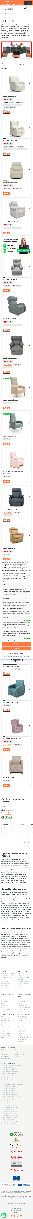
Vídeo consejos (19, 1054)
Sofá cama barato (6, 1033)
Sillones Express (22, 1027)
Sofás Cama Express (24, 1029)
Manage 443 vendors (8, 640)
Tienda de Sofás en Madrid (8, 1090)
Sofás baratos (5, 1020)
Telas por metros (23, 999)
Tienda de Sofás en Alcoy (8, 1067)
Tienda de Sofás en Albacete (9, 1122)
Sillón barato (5, 1031)
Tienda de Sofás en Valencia (9, 1109)
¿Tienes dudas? (5, 1056)
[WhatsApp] (12, 1216)
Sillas (2, 1003)
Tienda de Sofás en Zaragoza (9, 1115)
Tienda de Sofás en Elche (8, 1069)
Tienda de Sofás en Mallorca (9, 1124)
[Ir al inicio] (9, 8)
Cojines (20, 1003)
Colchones (21, 975)
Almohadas (21, 979)
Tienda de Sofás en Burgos (8, 1076)
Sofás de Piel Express (24, 1037)
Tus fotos (4, 1054)
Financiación (18, 1056)
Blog (16, 1052)
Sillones (3, 979)
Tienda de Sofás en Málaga (9, 1092)
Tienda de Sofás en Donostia (9, 1082)
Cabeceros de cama (23, 981)
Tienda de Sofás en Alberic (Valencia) (11, 1065)
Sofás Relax (4, 986)
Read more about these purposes (21, 640)
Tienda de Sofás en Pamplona (9, 1094)
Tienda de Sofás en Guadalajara (10, 1086)
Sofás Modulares (6, 977)
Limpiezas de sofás (23, 1009)
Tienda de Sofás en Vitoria (8, 1113)
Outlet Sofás (5, 1016)
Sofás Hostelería (6, 988)
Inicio (2, 13)
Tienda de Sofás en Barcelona (9, 1071)
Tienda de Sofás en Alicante (9, 1117)
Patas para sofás (22, 1005)
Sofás (7, 13)
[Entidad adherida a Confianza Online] (16, 1140)
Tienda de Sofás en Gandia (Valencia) (11, 1084)
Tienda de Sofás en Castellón (9, 1078)
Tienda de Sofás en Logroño (9, 1088)
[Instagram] (18, 1216)
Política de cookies (8, 656)
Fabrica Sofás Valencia (18, 1203)
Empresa (17, 1050)
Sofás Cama (4, 981)
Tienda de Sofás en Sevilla (8, 1105)
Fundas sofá (21, 1001)
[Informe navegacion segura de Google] (16, 1134)
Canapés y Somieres (23, 977)
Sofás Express (22, 1016)
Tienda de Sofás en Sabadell (9, 1101)
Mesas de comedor (6, 997)
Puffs (2, 1007)
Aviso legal (26, 656)
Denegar (16, 648)
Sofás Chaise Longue (7, 975)
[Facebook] (14, 1216)
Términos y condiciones (16, 1210)
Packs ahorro (21, 973)
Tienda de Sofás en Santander (9, 1103)
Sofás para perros (6, 1009)
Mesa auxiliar (5, 1001)
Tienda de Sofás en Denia (8, 1080)
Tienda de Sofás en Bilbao (8, 1073)
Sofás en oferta (5, 1018)
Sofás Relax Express (23, 1035)
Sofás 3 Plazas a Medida (8, 973)
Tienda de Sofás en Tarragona (9, 1107)
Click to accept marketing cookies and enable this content (16, 50)
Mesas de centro (6, 999)
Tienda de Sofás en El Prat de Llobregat (12, 1099)
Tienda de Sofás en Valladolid (9, 1111)
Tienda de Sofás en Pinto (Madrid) (10, 1096)
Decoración (4, 1005)
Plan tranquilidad (6, 1058)
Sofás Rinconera (6, 983)
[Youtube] (21, 1215)
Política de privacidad (18, 656)
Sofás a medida (5, 1052)
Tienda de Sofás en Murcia (8, 1119)
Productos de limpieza (24, 1007)
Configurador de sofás (7, 990)
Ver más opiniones (6, 814)
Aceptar (16, 643)
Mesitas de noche (23, 983)
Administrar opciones (16, 653)
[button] (29, 83)
